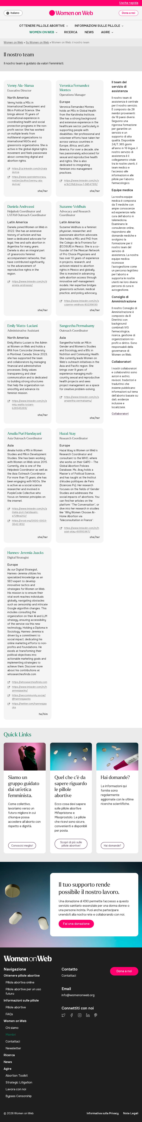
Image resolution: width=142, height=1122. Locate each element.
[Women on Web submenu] (56, 32)
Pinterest (95, 1015)
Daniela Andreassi (20, 207)
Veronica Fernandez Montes (74, 88)
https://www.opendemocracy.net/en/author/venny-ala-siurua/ (29, 180)
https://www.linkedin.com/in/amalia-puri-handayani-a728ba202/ (29, 512)
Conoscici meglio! (22, 845)
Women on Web (13, 42)
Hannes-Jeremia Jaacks (25, 553)
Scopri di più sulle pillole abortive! (71, 844)
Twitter (63, 1015)
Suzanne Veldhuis (73, 207)
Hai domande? (112, 845)
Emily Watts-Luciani (22, 326)
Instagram (80, 1015)
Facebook (71, 1015)
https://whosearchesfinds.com (29, 682)
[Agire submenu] (112, 32)
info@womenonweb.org (78, 995)
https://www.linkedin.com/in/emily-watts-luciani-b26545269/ (29, 404)
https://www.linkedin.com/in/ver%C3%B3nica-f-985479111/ (81, 182)
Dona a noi (128, 13)
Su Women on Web (37, 42)
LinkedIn (88, 1015)
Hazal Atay (68, 434)
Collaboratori (120, 413)
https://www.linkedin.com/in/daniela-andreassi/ (29, 283)
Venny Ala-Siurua (20, 86)
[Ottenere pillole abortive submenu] (66, 26)
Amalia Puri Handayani (24, 434)
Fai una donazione (76, 924)
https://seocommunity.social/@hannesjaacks (29, 697)
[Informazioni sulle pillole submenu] (122, 26)
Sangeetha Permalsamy (77, 326)
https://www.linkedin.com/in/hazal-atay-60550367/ (81, 529)
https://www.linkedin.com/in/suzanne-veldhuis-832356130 (81, 302)
